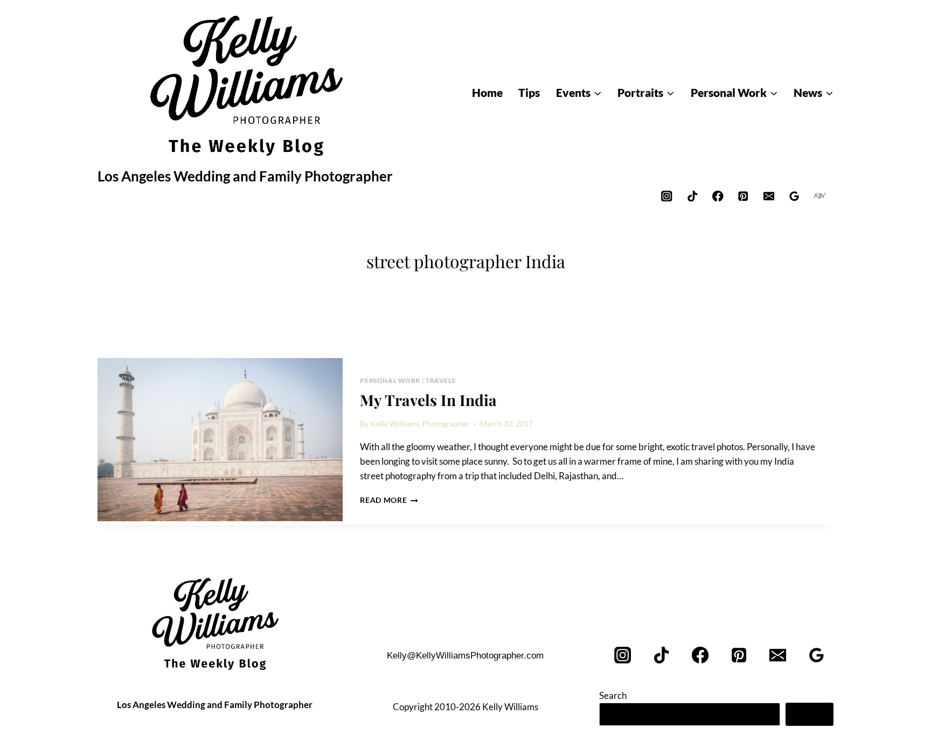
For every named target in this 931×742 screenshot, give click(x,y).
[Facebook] (718, 196)
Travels (440, 380)
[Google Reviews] (794, 196)
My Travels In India (428, 400)
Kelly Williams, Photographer (420, 423)
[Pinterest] (743, 196)
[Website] (820, 196)
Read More (389, 500)
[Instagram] (667, 196)
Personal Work (390, 380)
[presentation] (220, 440)
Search (613, 695)
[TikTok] (692, 196)
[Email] (769, 196)
